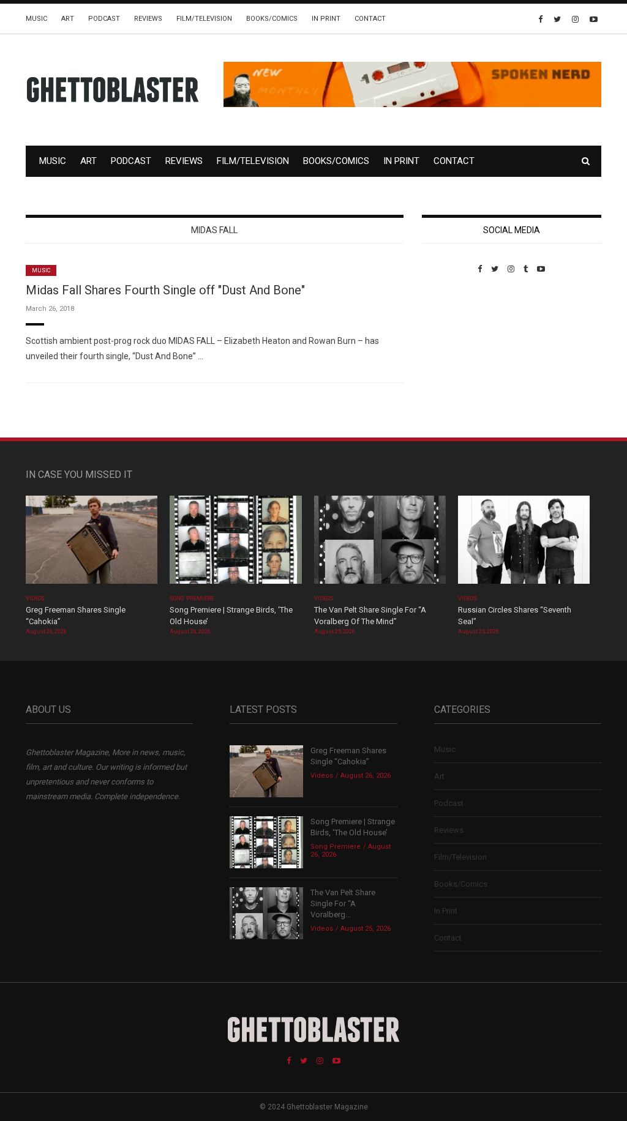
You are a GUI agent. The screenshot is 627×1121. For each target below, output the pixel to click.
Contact (370, 19)
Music (36, 19)
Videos (35, 598)
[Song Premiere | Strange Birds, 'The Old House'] (235, 543)
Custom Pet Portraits (458, 357)
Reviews (148, 19)
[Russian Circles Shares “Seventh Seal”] (524, 543)
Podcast (104, 19)
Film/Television (204, 19)
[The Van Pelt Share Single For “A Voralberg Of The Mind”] (380, 543)
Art (67, 19)
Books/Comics (272, 19)
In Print (326, 19)
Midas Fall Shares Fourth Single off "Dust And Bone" (165, 290)
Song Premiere (192, 598)
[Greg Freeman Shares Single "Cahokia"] (91, 543)
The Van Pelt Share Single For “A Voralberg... (342, 903)
